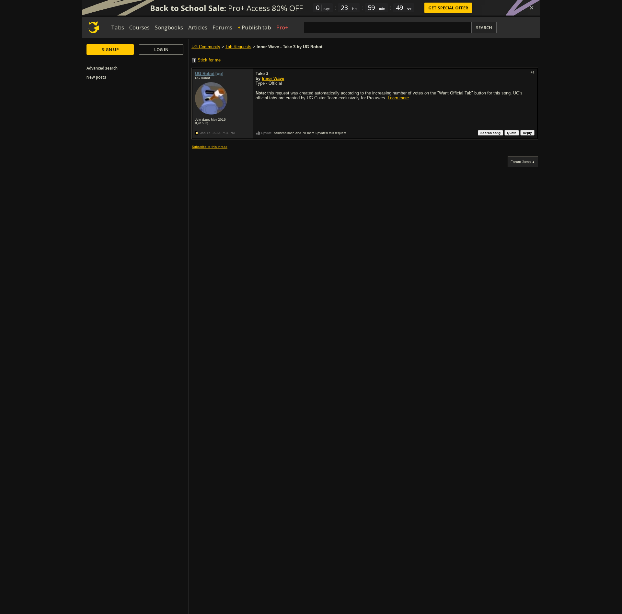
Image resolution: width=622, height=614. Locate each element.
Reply (527, 133)
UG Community (205, 46)
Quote (511, 133)
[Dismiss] (531, 8)
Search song (490, 133)
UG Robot (204, 73)
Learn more (398, 97)
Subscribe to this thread (209, 146)
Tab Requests (238, 46)
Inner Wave (273, 78)
